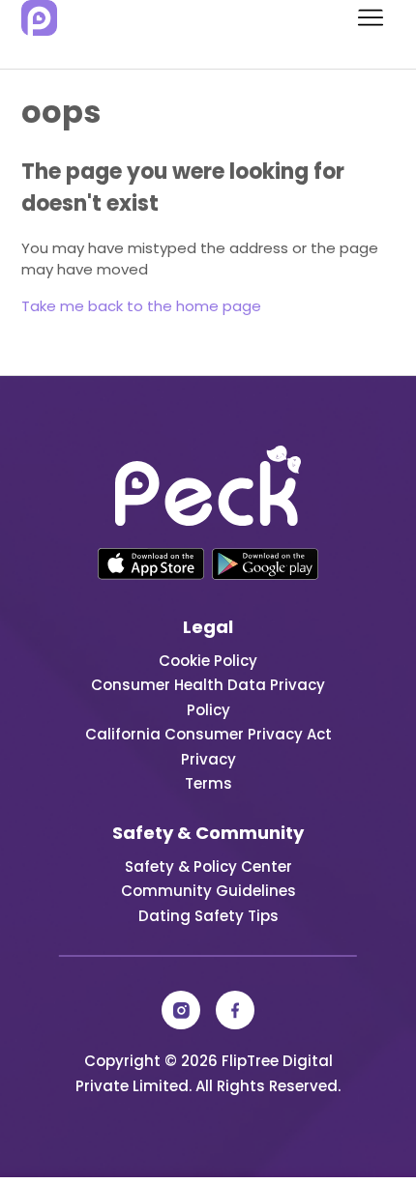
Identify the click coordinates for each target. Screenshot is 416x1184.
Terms (208, 783)
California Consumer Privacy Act (208, 734)
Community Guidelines (208, 891)
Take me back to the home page (141, 306)
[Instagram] (181, 1010)
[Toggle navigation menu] (361, 18)
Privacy (208, 759)
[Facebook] (235, 1010)
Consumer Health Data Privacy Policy (208, 697)
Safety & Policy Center (208, 866)
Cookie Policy (208, 660)
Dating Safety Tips (208, 916)
